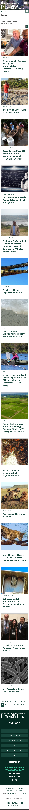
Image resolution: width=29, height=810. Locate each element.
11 (14, 705)
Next (22, 705)
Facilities (14, 755)
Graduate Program (14, 735)
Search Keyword (6, 23)
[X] (16, 780)
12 (18, 705)
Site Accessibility (17, 790)
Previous (5, 701)
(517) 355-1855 (10, 793)
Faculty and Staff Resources (14, 750)
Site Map (18, 788)
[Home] (1, 11)
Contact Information (9, 788)
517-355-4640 (14, 773)
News (14, 745)
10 (11, 705)
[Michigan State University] (14, 805)
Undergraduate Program (14, 740)
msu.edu (19, 793)
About (14, 730)
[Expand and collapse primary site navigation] (26, 3)
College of (13, 713)
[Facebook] (12, 780)
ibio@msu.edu (14, 776)
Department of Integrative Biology (12, 7)
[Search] (27, 26)
